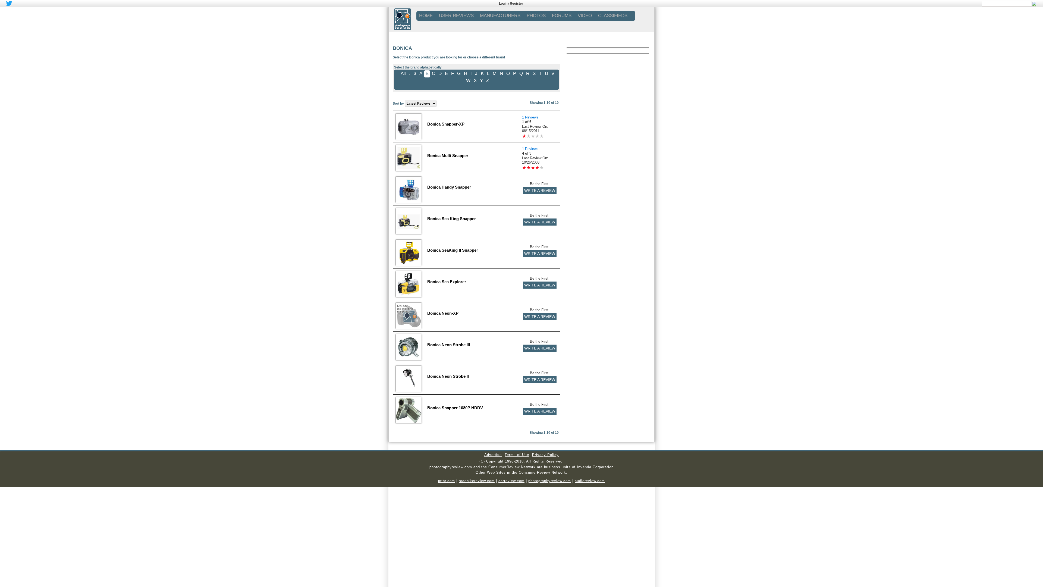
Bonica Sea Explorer (446, 281)
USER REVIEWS (456, 15)
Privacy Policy (545, 455)
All (403, 73)
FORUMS (561, 15)
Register (516, 3)
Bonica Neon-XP (442, 313)
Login (503, 3)
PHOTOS (536, 15)
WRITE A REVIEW (539, 190)
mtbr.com (446, 481)
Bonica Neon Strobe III (448, 344)
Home (426, 15)
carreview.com (511, 481)
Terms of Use (517, 455)
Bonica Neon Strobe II (448, 376)
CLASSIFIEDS (612, 15)
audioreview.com (590, 481)
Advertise (493, 455)
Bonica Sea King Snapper (451, 218)
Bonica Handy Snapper (449, 187)
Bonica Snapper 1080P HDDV (455, 407)
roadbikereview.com (477, 481)
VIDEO (585, 15)
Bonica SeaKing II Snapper (452, 250)
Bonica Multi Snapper (447, 155)
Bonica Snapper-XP (445, 124)
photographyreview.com (549, 481)
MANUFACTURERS (500, 15)
